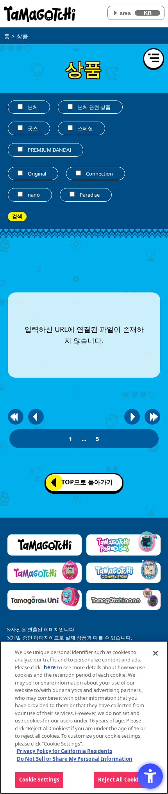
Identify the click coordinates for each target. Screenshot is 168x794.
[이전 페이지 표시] (36, 417)
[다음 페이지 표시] (132, 417)
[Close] (155, 653)
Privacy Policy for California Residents (64, 751)
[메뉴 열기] (153, 58)
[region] (84, 717)
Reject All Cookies (121, 779)
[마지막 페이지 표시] (152, 417)
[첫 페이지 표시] (15, 417)
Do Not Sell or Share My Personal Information (74, 758)
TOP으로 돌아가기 (87, 482)
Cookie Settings (39, 779)
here (50, 667)
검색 (17, 216)
